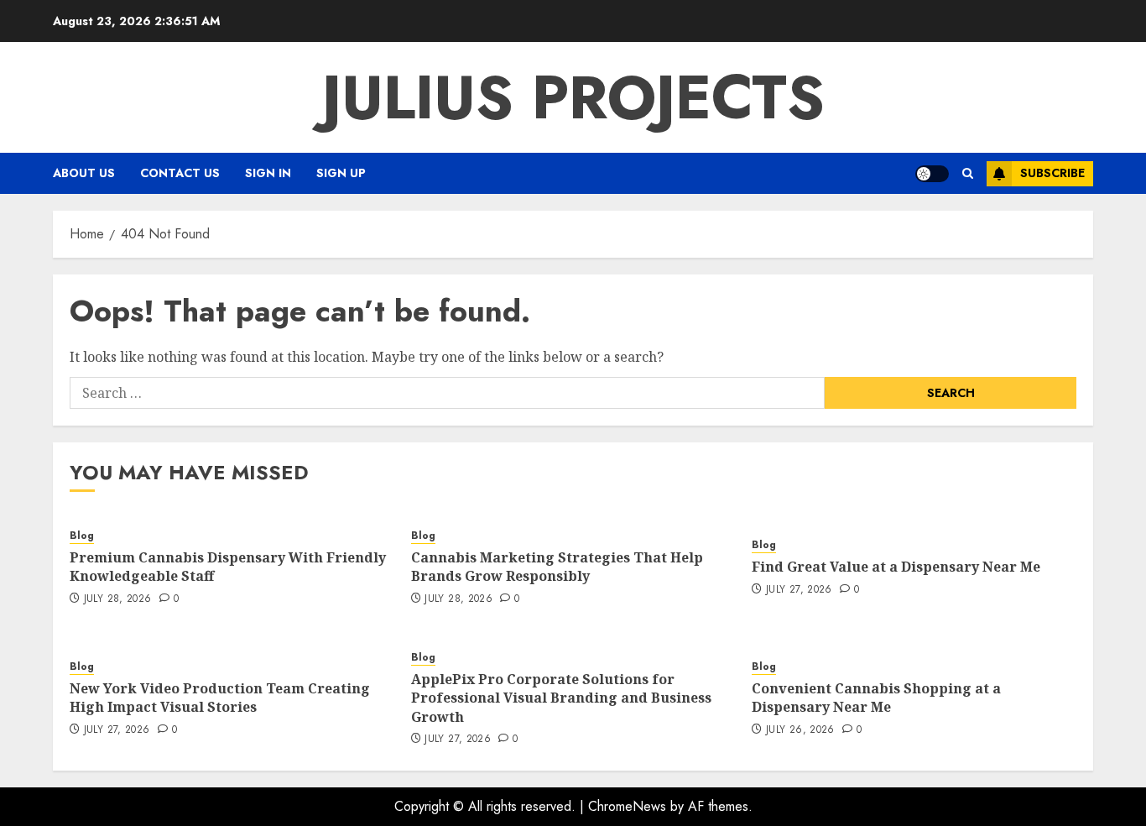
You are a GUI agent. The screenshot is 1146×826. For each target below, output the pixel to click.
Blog (82, 536)
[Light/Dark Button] (932, 173)
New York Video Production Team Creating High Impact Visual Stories (220, 697)
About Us (84, 173)
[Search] (967, 173)
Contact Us (180, 173)
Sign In (268, 173)
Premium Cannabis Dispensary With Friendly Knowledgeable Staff (228, 566)
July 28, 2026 (118, 599)
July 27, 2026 (799, 590)
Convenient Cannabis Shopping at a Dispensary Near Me (876, 697)
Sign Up (341, 173)
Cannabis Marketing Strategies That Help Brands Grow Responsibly (557, 566)
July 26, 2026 (800, 730)
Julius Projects (573, 97)
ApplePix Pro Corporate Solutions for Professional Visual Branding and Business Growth (561, 698)
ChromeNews (627, 806)
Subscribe (1052, 173)
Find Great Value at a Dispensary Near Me (896, 566)
